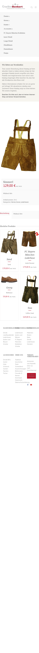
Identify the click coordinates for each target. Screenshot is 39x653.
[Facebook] (28, 385)
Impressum (18, 380)
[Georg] (9, 275)
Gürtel (5, 362)
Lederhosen (25, 202)
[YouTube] (31, 385)
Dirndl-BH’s (7, 360)
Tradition (18, 360)
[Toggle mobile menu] (36, 7)
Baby (28, 337)
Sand (9, 259)
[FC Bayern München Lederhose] (30, 231)
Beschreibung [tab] (4, 213)
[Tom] (30, 275)
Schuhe (5, 344)
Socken (5, 369)
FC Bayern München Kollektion (18, 342)
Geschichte (18, 362)
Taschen (5, 371)
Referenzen (19, 371)
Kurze (18, 202)
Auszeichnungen (20, 369)
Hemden (30, 344)
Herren (13, 202)
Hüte (4, 364)
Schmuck (6, 366)
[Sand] (9, 231)
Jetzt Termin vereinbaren (31, 375)
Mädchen (30, 333)
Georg (9, 287)
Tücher (5, 373)
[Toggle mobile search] (32, 7)
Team (17, 364)
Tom (30, 308)
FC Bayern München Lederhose (30, 255)
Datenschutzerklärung (22, 382)
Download (18, 378)
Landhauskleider (8, 335)
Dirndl (5, 333)
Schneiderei (19, 366)
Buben (29, 335)
